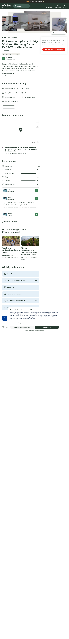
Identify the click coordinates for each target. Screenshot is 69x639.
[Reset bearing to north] (37, 126)
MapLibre (34, 142)
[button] (5, 76)
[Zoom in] (37, 121)
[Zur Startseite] (6, 6)
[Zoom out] (37, 124)
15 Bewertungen (10, 59)
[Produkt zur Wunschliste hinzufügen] (18, 238)
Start (3, 326)
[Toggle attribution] (38, 142)
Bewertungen (38, 1)
